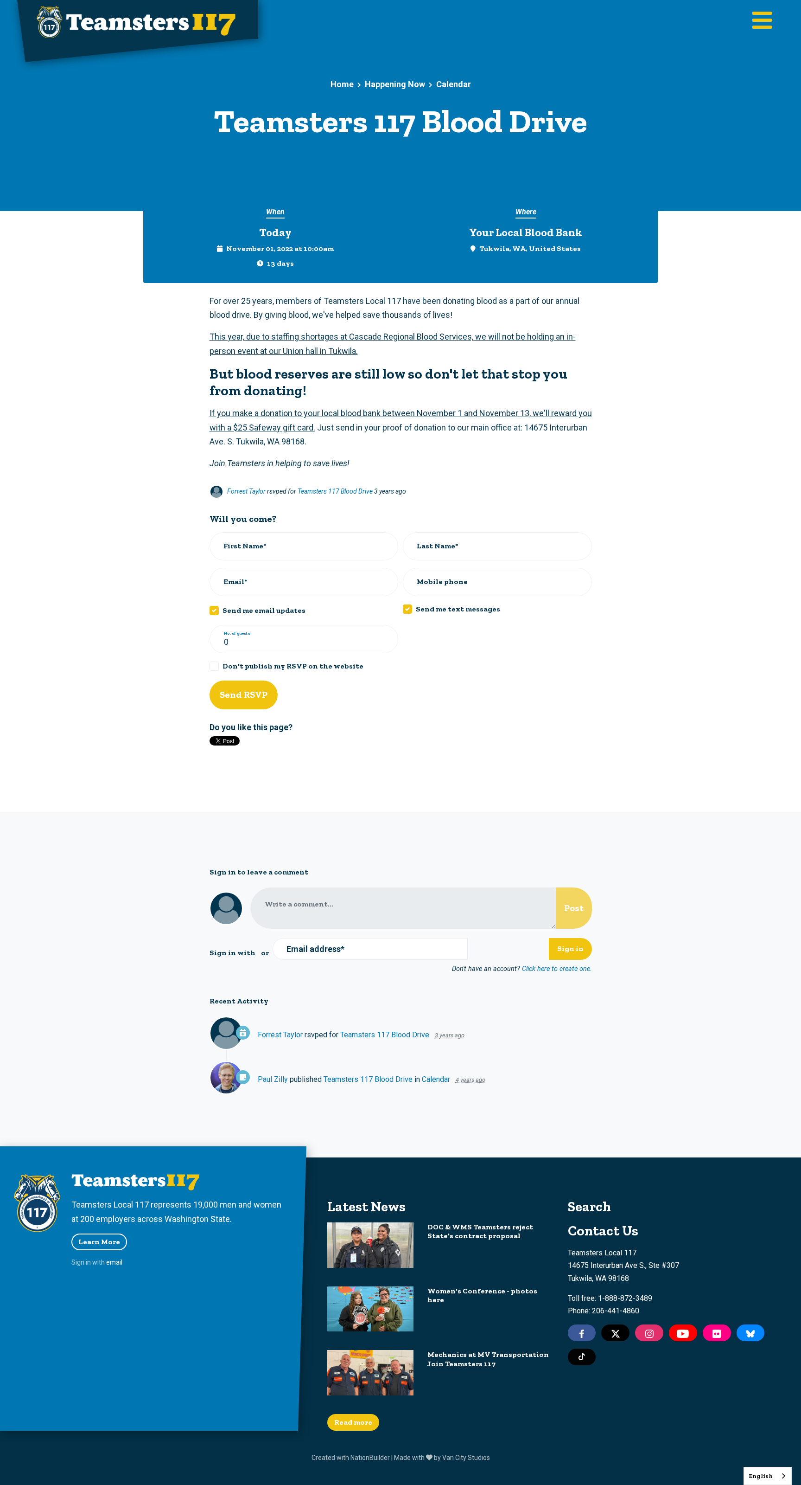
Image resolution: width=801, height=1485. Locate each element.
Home (342, 84)
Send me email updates (263, 610)
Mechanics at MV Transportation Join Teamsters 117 (488, 1359)
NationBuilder (370, 1457)
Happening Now (395, 84)
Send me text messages (458, 608)
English (761, 1475)
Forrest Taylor (246, 491)
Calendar (453, 84)
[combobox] (768, 1476)
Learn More (99, 1241)
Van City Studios (466, 1457)
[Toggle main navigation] (762, 21)
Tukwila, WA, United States (530, 248)
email (114, 1262)
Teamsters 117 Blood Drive (336, 491)
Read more (353, 1422)
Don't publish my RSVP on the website (292, 666)
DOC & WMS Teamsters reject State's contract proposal (480, 1231)
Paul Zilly (273, 1079)
